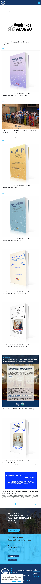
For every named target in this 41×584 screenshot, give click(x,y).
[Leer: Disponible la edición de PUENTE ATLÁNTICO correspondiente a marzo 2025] (20, 216)
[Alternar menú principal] (39, 3)
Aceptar (17, 581)
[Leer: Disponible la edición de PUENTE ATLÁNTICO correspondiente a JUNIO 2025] (20, 163)
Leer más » (4, 48)
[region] (12, 578)
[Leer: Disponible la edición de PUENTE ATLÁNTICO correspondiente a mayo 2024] (20, 438)
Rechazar (7, 581)
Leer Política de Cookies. (14, 579)
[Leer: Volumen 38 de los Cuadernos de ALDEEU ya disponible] (20, 28)
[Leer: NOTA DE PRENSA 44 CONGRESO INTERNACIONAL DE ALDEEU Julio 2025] (20, 116)
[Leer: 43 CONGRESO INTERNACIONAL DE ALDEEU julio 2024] (20, 381)
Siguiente (37, 504)
